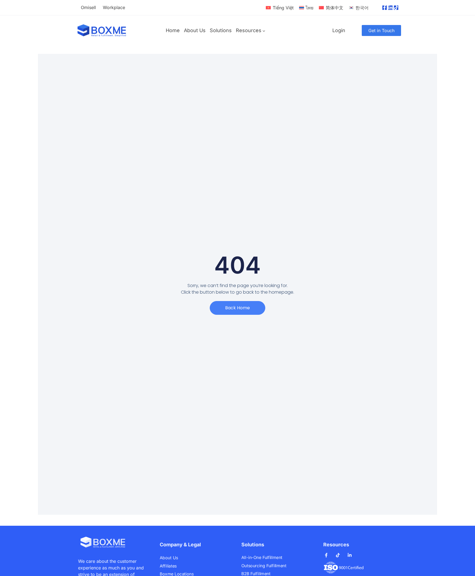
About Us (195, 30)
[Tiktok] (396, 7)
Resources (248, 30)
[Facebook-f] (384, 7)
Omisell (88, 7)
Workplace (114, 7)
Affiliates (168, 565)
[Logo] (102, 30)
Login (338, 30)
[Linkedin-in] (390, 7)
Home (173, 30)
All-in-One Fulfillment (261, 557)
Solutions (221, 30)
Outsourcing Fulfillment (263, 565)
